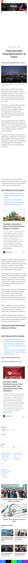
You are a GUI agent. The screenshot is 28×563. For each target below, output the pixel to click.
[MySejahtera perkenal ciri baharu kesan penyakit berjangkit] (6, 466)
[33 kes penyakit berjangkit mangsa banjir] (18, 449)
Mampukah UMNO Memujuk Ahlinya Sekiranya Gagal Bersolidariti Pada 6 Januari (14, 195)
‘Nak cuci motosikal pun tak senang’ (6, 554)
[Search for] (26, 12)
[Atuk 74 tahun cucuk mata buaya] (21, 532)
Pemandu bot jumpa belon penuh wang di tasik (7, 539)
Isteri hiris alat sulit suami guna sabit (20, 554)
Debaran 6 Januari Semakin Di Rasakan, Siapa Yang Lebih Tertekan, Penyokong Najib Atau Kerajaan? (15, 352)
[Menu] (2, 12)
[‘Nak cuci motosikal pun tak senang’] (7, 548)
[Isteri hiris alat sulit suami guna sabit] (21, 548)
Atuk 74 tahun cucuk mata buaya (20, 538)
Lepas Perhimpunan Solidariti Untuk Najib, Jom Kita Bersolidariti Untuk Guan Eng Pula (15, 345)
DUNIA (18, 47)
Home (10, 47)
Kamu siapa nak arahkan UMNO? (13, 200)
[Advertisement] (14, 30)
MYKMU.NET (18, 361)
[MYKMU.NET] (14, 7)
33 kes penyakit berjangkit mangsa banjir (18, 454)
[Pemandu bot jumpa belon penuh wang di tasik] (7, 532)
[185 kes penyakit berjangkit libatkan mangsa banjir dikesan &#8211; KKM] (6, 449)
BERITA (14, 47)
